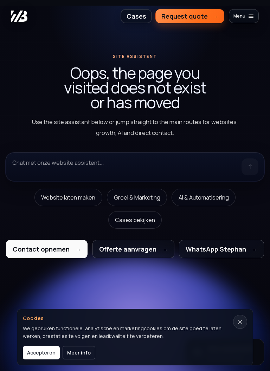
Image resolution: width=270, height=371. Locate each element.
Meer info (79, 352)
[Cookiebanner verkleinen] (240, 322)
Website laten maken (68, 197)
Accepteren (41, 352)
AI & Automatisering (204, 197)
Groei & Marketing (137, 197)
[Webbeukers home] (19, 16)
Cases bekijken (135, 220)
